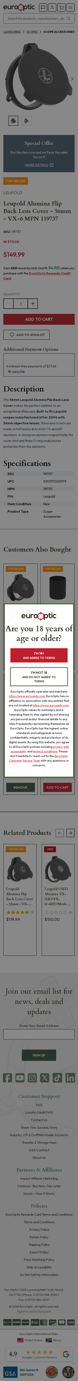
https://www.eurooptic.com (27, 696)
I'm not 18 (39, 676)
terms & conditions (45, 751)
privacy (57, 747)
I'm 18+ (39, 655)
